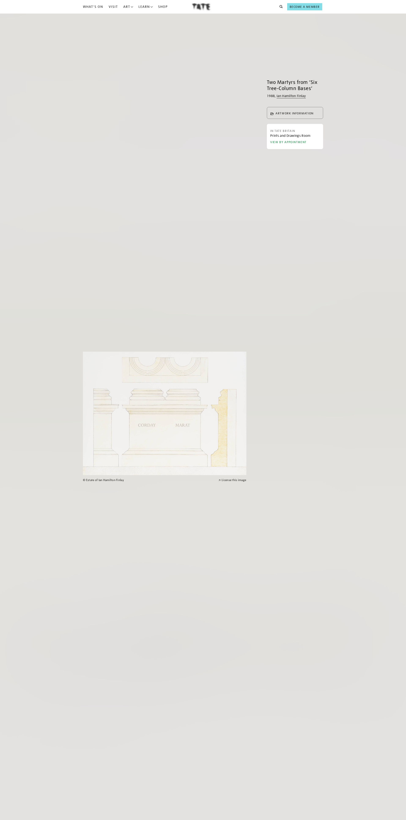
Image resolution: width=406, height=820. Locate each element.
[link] (149, 480)
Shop (163, 7)
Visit (113, 7)
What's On (93, 7)
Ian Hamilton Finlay (291, 96)
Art (126, 7)
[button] (279, 7)
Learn (144, 7)
